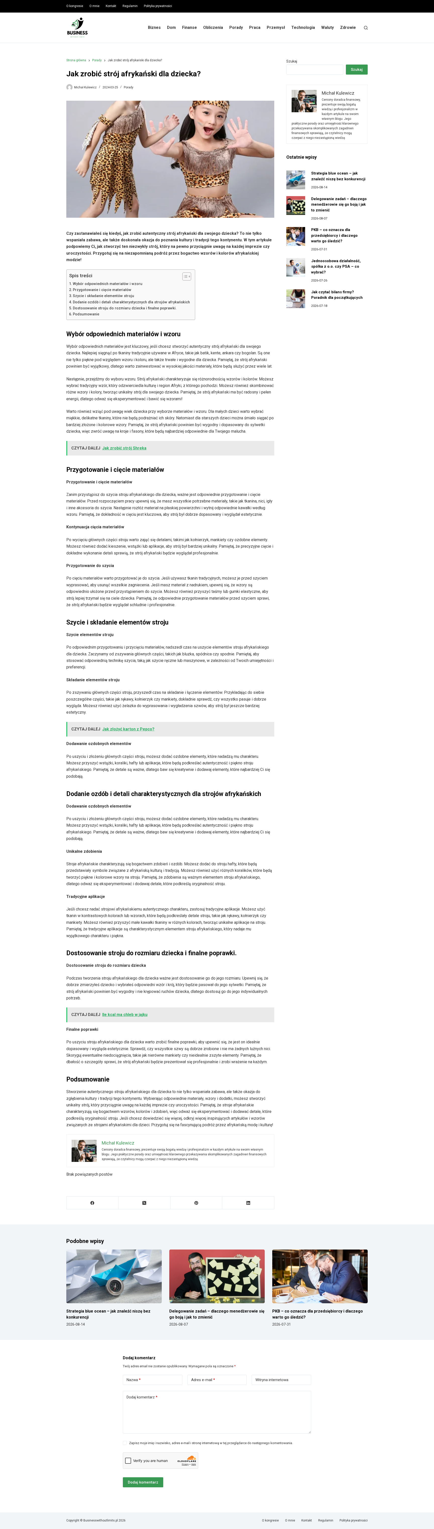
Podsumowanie (86, 314)
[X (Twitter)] (145, 1203)
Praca (254, 27)
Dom (171, 27)
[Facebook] (93, 1203)
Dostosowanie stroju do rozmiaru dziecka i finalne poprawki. (125, 308)
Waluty (327, 27)
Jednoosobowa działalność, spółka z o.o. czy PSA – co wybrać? (336, 266)
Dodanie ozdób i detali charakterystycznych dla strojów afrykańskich (131, 302)
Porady (236, 27)
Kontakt (111, 6)
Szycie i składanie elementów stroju (103, 296)
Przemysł (276, 27)
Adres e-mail (203, 1380)
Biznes (154, 27)
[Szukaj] (366, 28)
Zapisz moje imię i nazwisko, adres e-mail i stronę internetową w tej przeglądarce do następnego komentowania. (211, 1443)
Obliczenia (213, 27)
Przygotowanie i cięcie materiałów (102, 290)
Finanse (189, 27)
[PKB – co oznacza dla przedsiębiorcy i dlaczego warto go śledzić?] (295, 236)
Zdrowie (348, 27)
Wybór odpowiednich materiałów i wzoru (107, 284)
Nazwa (134, 1380)
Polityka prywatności (158, 6)
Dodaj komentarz (142, 1397)
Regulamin (130, 6)
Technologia (303, 27)
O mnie (94, 6)
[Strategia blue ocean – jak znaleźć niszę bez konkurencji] (295, 180)
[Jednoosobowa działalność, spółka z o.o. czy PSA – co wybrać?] (295, 267)
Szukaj (291, 61)
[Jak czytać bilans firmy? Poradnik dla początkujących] (295, 298)
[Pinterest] (197, 1203)
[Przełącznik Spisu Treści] (184, 276)
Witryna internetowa (271, 1380)
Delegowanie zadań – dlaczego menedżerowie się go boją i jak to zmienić (339, 204)
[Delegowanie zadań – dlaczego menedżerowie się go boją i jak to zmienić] (295, 205)
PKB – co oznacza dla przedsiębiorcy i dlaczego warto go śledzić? (334, 235)
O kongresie (74, 6)
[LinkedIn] (248, 1203)
